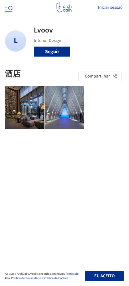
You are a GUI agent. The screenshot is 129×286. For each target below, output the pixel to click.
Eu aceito (104, 276)
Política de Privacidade (26, 278)
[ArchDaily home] (64, 8)
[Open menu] (8, 7)
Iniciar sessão (110, 7)
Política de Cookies (56, 278)
